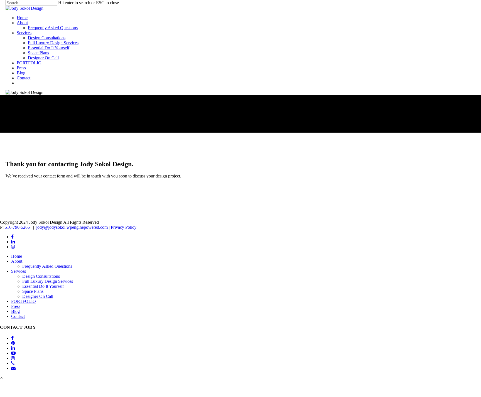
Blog (21, 72)
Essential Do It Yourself (48, 47)
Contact (23, 77)
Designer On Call (43, 57)
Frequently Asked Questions (53, 27)
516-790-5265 (17, 227)
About (22, 22)
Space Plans (38, 52)
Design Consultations (46, 37)
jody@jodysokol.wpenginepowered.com (72, 227)
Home (22, 17)
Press (21, 67)
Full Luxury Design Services (53, 42)
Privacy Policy (123, 227)
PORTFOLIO (29, 62)
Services (24, 32)
